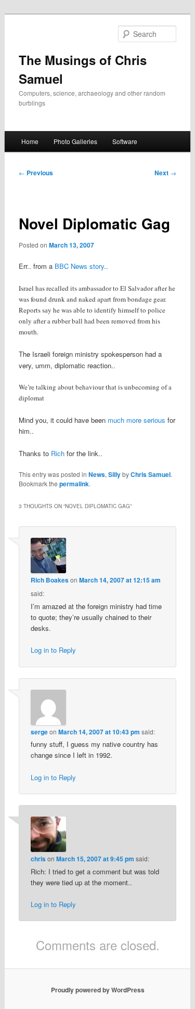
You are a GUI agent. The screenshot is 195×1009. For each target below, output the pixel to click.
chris (38, 858)
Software (124, 141)
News (96, 474)
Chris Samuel (151, 474)
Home (29, 141)
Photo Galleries (75, 141)
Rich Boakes (50, 580)
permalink (74, 483)
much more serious (136, 420)
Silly (114, 474)
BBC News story (79, 266)
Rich (57, 453)
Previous (36, 172)
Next (165, 172)
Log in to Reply (53, 650)
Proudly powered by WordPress (98, 989)
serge (39, 731)
